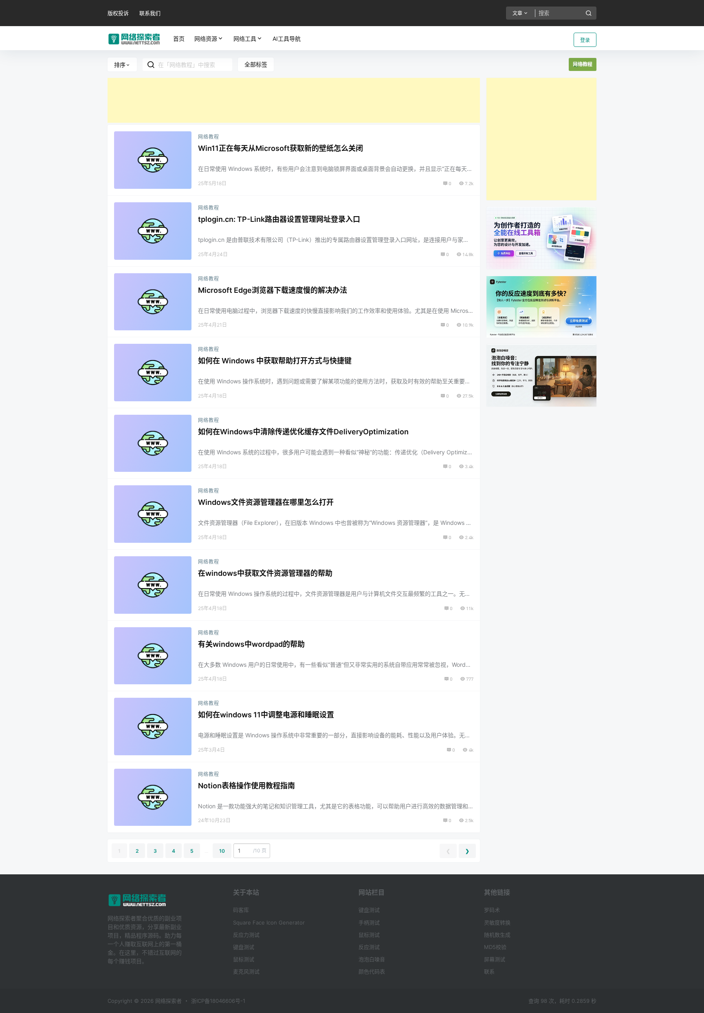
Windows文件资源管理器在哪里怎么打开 (266, 502)
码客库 (241, 910)
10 (222, 851)
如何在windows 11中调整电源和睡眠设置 (266, 714)
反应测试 (369, 947)
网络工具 (244, 38)
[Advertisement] (294, 100)
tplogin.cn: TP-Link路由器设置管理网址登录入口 (279, 219)
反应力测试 (246, 934)
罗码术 (492, 910)
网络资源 (205, 38)
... (206, 851)
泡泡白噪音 (372, 959)
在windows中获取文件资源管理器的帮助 (265, 573)
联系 (489, 971)
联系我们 (150, 13)
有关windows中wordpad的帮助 (251, 644)
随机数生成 (497, 934)
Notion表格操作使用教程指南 (246, 785)
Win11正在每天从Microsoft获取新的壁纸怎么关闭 (280, 148)
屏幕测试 (494, 959)
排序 (119, 64)
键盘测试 (243, 947)
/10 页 (259, 850)
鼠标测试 (243, 959)
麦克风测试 (246, 971)
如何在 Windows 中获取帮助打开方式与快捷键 (275, 360)
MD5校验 (495, 947)
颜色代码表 (372, 971)
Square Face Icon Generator (269, 922)
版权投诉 (118, 13)
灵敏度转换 (497, 922)
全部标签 (255, 64)
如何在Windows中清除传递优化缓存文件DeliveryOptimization (303, 431)
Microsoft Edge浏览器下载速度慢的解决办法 (272, 290)
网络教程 (208, 137)
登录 (585, 40)
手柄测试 (369, 922)
